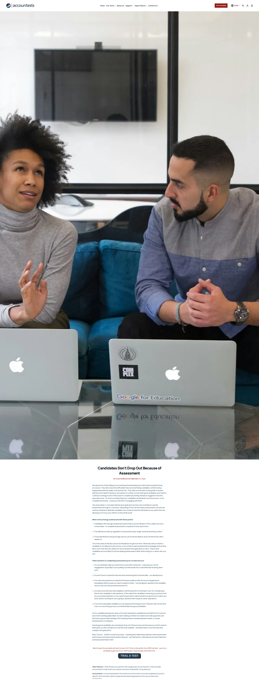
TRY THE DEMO (221, 5)
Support (128, 6)
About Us (120, 6)
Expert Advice (140, 6)
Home (102, 6)
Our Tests (110, 6)
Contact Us (152, 6)
